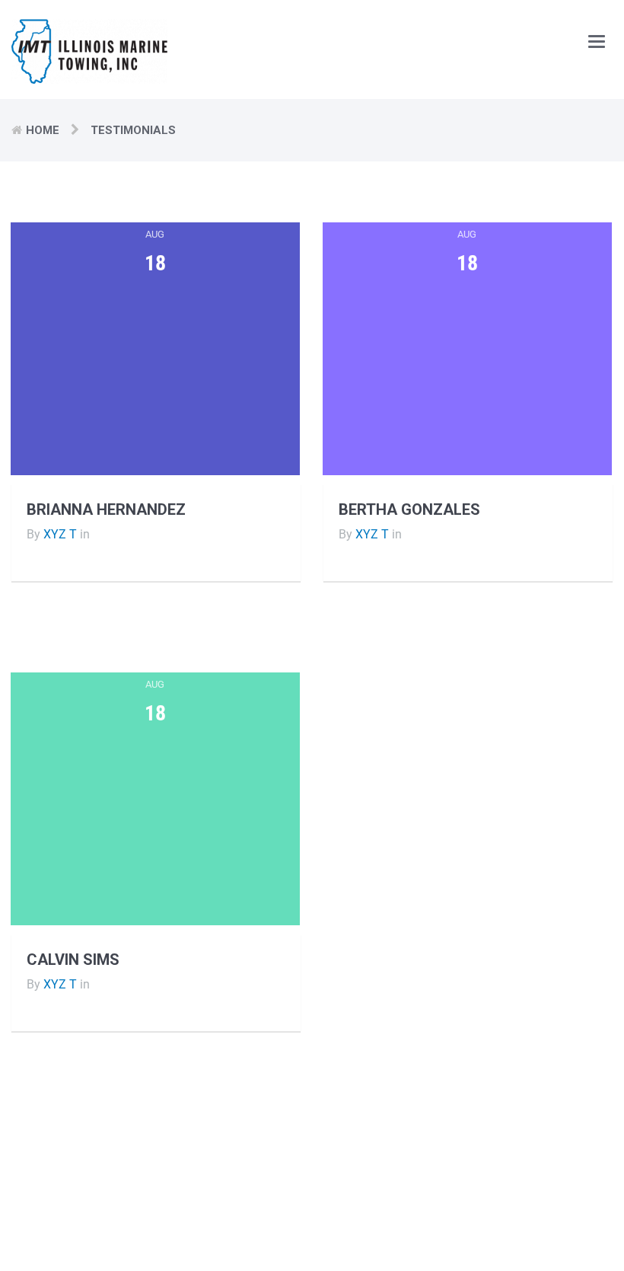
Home (42, 130)
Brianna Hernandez (106, 509)
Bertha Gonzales (409, 509)
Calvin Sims (73, 959)
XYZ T (60, 534)
